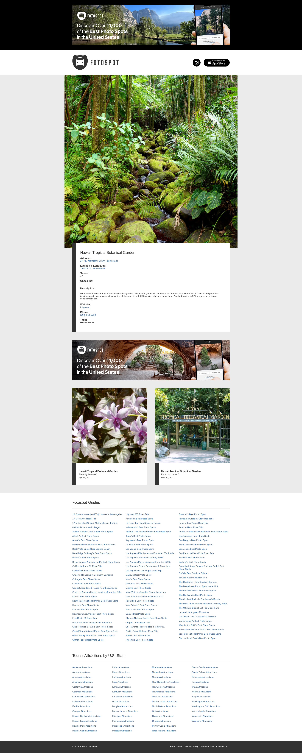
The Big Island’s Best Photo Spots (195, 595)
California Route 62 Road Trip (87, 566)
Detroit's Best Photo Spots (85, 609)
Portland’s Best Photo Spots (192, 514)
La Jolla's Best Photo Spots (139, 544)
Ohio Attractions (160, 711)
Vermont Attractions (201, 691)
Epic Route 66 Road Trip (84, 618)
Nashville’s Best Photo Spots (140, 601)
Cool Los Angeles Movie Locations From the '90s (96, 592)
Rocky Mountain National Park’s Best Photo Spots (203, 531)
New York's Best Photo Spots (140, 609)
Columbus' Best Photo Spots (86, 583)
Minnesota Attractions (123, 721)
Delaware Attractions (82, 701)
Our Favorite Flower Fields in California (145, 626)
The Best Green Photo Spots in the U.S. (198, 586)
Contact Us (221, 746)
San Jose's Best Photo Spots (193, 549)
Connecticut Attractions (83, 696)
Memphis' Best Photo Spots (139, 583)
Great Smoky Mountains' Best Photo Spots (93, 635)
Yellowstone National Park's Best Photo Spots (201, 629)
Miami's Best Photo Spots (138, 588)
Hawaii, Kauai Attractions (84, 721)
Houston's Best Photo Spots (139, 518)
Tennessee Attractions (203, 677)
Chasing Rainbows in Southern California (92, 575)
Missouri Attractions (122, 730)
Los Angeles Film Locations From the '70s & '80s (150, 553)
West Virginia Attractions (204, 711)
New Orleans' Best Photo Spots (141, 605)
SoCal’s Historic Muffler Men (193, 577)
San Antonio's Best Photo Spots (194, 536)
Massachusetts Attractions (125, 711)
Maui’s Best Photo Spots (138, 579)
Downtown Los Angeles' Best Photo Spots (93, 614)
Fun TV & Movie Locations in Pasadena (92, 622)
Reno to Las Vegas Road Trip (193, 523)
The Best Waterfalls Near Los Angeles (197, 590)
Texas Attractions (200, 682)
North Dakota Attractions (164, 706)
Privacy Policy (191, 746)
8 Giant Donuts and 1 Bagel (86, 527)
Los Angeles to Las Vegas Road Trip (144, 570)
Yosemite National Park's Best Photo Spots (200, 634)
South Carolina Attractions (205, 667)
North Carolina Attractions (165, 701)
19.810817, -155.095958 (92, 268)
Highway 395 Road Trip (137, 514)
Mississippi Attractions (123, 726)
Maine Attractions (120, 701)
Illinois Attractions (120, 672)
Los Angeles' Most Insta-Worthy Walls (144, 557)
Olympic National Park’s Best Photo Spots (146, 618)
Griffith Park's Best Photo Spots (87, 640)
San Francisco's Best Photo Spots (195, 544)
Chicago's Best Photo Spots (86, 579)
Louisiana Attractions (122, 696)
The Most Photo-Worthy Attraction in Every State (203, 603)
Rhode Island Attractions (164, 730)
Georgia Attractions (81, 711)
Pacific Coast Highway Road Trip (142, 631)
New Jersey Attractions (163, 687)
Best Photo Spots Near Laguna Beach (91, 549)
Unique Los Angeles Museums (194, 612)
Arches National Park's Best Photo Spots (92, 531)
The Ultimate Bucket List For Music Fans (199, 608)
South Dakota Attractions (204, 672)
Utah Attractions (200, 687)
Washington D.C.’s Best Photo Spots (197, 625)
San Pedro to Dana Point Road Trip (196, 553)
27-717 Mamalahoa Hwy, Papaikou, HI (99, 260)
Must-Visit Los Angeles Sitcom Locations (146, 592)
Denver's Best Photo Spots (85, 605)
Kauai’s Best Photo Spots (138, 536)
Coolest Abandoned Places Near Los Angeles (94, 588)
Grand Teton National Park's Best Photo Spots (95, 631)
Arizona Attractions (81, 677)
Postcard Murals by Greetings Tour (196, 518)
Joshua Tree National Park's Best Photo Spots (148, 531)
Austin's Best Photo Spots (85, 540)
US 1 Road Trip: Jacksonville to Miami (197, 616)
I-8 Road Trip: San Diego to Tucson (143, 523)
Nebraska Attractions (162, 672)
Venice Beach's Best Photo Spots (195, 621)
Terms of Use (207, 746)
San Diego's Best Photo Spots (193, 540)
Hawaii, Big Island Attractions (86, 716)
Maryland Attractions (122, 706)
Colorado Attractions (82, 691)
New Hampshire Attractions (165, 682)
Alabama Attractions (82, 667)
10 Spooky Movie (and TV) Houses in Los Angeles (97, 514)
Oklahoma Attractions (162, 716)
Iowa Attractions (120, 682)
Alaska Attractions (81, 672)
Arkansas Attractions (82, 682)
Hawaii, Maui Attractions (84, 726)
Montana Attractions (162, 667)
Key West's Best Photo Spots (140, 540)
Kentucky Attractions (122, 691)
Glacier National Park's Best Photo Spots (92, 626)
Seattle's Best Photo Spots (192, 557)
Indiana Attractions (121, 677)
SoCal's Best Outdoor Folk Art (193, 573)
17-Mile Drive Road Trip (84, 518)
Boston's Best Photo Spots (85, 557)
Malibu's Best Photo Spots (138, 575)
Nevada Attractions (161, 677)
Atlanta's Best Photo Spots (85, 536)
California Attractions (82, 687)
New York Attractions (162, 696)
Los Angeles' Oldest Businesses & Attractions (148, 566)
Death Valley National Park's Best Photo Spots (95, 601)
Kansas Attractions (121, 687)
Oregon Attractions (161, 721)
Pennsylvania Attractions (164, 726)
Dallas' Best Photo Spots (84, 596)
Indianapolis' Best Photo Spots (141, 527)
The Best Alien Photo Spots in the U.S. (198, 582)
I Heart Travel (175, 746)
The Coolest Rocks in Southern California (199, 599)
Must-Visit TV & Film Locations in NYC (144, 596)
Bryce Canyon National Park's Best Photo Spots (96, 562)
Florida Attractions (81, 706)
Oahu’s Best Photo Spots (138, 614)
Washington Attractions (203, 701)
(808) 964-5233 (88, 315)
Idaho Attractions (120, 667)
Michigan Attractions (122, 716)
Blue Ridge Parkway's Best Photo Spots (92, 553)
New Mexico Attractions (163, 691)
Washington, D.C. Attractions (206, 706)
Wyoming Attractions (202, 721)
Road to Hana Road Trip (191, 527)
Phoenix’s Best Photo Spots (139, 640)
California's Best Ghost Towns (87, 570)
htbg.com (84, 307)
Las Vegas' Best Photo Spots (140, 549)
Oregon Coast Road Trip (138, 622)
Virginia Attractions (201, 696)
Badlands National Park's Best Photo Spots (93, 544)
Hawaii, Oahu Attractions (84, 730)
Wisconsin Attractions (202, 716)
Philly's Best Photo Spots (138, 635)
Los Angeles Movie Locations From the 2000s (148, 562)
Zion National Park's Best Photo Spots (197, 638)
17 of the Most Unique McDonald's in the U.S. (95, 523)
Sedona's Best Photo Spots (192, 562)
